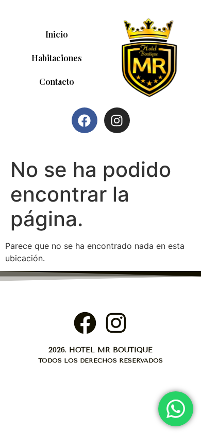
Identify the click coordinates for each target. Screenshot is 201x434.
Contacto (56, 81)
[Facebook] (84, 120)
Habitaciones (56, 57)
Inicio (56, 34)
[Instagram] (117, 120)
